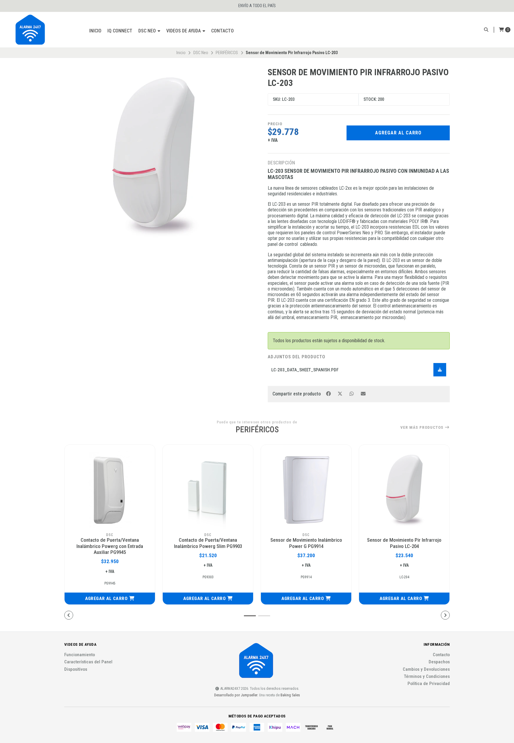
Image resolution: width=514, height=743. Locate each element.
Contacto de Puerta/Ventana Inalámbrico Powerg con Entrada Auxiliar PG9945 (109, 546)
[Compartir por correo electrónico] (363, 394)
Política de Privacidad (429, 683)
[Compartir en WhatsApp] (352, 394)
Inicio (95, 31)
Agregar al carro (398, 133)
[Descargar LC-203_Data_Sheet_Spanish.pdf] (439, 369)
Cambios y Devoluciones (426, 669)
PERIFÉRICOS (227, 52)
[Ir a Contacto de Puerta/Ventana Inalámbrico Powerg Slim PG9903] (208, 490)
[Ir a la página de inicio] (30, 30)
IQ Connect (119, 31)
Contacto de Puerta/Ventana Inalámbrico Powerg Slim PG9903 (208, 543)
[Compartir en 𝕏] (340, 394)
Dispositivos (75, 669)
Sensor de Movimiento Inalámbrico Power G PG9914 (306, 543)
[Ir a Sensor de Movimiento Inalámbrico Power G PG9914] (306, 490)
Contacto (222, 31)
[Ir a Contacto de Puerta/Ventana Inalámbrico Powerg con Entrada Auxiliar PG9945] (110, 490)
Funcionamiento (79, 655)
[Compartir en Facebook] (329, 394)
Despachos (439, 662)
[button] (110, 598)
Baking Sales (290, 695)
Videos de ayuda (184, 31)
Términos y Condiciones (427, 676)
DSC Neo (147, 31)
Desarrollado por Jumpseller (235, 695)
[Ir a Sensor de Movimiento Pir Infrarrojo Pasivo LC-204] (404, 490)
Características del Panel (88, 662)
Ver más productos (422, 427)
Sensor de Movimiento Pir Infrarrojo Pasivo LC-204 (404, 543)
